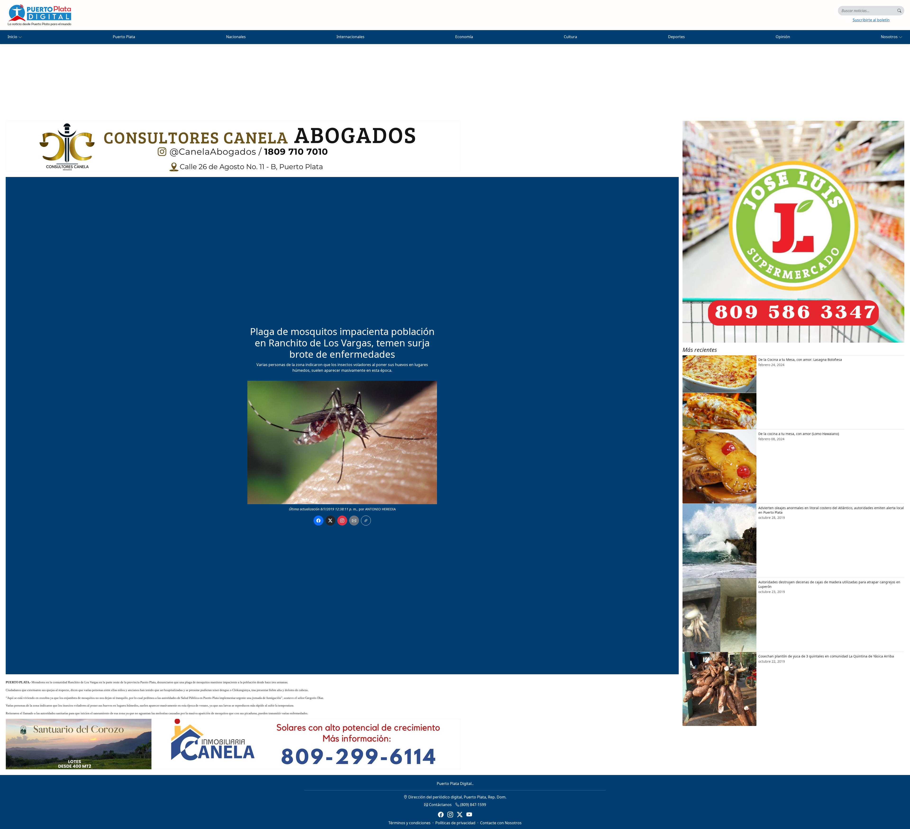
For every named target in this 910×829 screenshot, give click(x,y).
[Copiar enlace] (366, 520)
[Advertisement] (455, 79)
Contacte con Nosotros (501, 822)
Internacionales (350, 36)
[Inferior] (233, 743)
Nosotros (890, 36)
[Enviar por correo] (354, 520)
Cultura (570, 36)
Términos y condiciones (409, 822)
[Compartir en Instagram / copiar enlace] (342, 520)
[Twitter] (460, 814)
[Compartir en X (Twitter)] (330, 520)
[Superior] (233, 145)
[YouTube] (469, 814)
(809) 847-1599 (472, 804)
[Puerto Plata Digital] (39, 15)
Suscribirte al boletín (871, 20)
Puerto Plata (124, 36)
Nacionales (236, 36)
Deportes (676, 36)
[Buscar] (899, 11)
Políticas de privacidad (455, 822)
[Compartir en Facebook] (318, 520)
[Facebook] (441, 814)
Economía (464, 36)
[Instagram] (450, 814)
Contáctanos (440, 804)
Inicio (13, 36)
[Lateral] (793, 232)
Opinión (783, 36)
